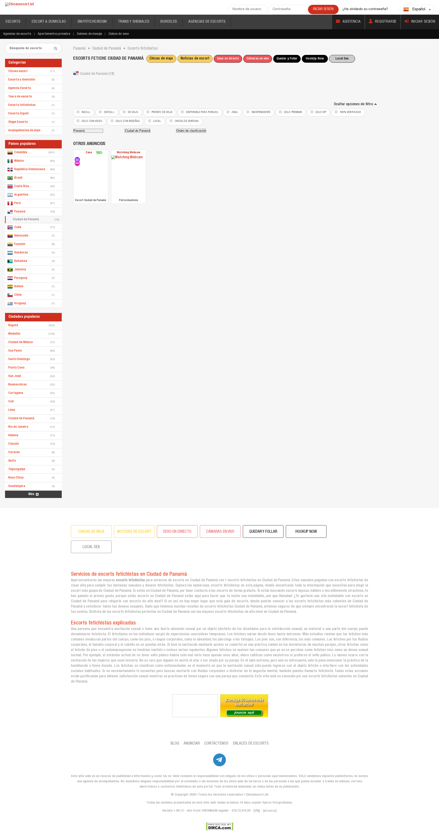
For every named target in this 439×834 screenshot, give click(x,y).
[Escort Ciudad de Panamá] (77, 159)
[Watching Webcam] (128, 176)
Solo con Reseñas (128, 121)
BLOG (175, 744)
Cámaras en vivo (257, 58)
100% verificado (350, 112)
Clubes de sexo (118, 34)
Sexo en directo (228, 58)
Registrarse (385, 22)
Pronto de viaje (162, 112)
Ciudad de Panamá (36, 219)
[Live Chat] (195, 705)
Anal (235, 112)
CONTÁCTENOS (216, 744)
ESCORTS (13, 22)
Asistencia (352, 22)
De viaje (133, 112)
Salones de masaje (89, 34)
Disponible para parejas (202, 112)
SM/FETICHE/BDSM (92, 22)
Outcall (109, 112)
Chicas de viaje (161, 59)
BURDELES (169, 22)
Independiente (261, 112)
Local (157, 121)
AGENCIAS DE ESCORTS (206, 22)
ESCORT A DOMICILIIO (49, 22)
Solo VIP (321, 112)
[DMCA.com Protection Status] (219, 826)
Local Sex (341, 58)
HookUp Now (315, 58)
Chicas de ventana (187, 121)
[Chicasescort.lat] (19, 5)
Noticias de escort (195, 59)
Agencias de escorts (17, 34)
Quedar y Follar (286, 58)
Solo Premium (293, 112)
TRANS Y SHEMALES (133, 22)
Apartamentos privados (54, 34)
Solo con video (92, 121)
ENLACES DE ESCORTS (251, 744)
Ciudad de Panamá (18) (97, 74)
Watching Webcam (128, 152)
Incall (86, 112)
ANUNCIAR (192, 744)
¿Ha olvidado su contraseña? (365, 9)
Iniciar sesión (423, 22)
